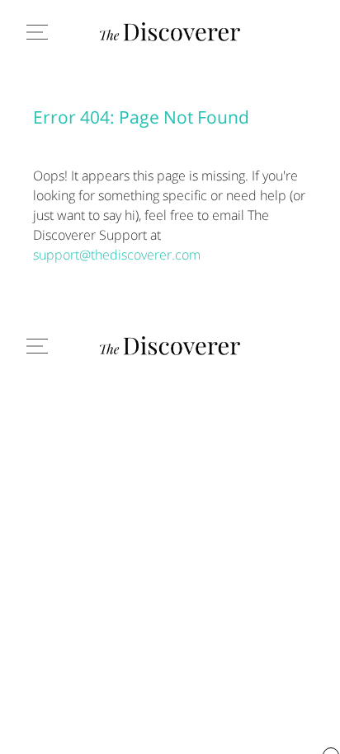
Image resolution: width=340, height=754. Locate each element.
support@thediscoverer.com (117, 255)
